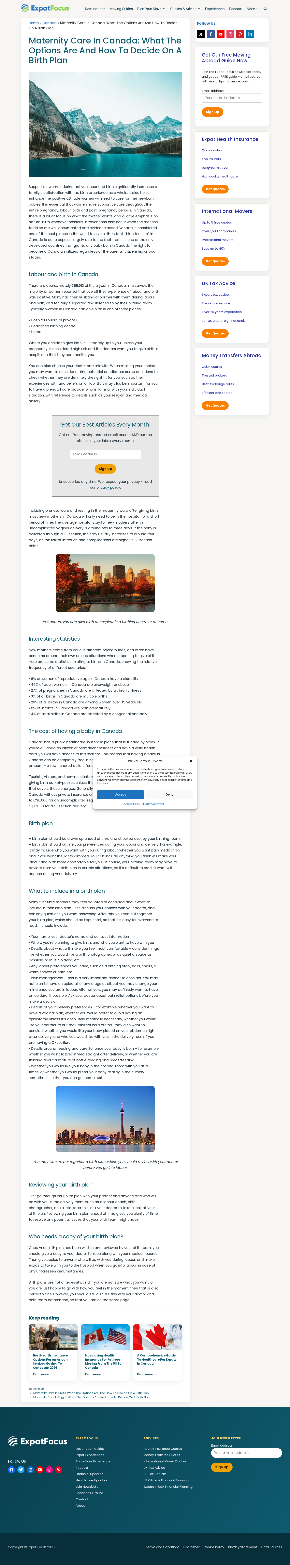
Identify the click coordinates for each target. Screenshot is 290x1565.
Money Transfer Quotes (161, 1455)
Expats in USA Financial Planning (168, 1486)
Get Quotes (215, 189)
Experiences (215, 9)
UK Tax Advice (154, 1467)
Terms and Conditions (162, 1547)
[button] (191, 761)
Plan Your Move (149, 9)
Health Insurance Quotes (162, 1448)
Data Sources (271, 1547)
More (251, 9)
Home (34, 23)
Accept (120, 794)
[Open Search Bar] (265, 9)
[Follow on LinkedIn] (250, 34)
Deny (169, 794)
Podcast (235, 9)
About (80, 1505)
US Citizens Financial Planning (166, 1480)
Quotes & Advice (183, 9)
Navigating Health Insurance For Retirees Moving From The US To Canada (103, 1361)
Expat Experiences (90, 1455)
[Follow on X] (201, 34)
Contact (82, 1499)
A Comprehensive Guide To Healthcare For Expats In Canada (156, 1359)
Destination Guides (90, 1448)
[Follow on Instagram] (230, 34)
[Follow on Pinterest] (240, 34)
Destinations (95, 9)
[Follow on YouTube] (221, 34)
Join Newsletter (88, 1486)
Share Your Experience (93, 1461)
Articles (38, 1389)
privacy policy (108, 487)
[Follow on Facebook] (211, 34)
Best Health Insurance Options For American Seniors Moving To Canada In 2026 (50, 1361)
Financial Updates (89, 1474)
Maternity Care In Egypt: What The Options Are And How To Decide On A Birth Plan (91, 1397)
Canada (49, 23)
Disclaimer (191, 1547)
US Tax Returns (155, 1474)
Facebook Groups (89, 1493)
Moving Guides (121, 9)
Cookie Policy (132, 803)
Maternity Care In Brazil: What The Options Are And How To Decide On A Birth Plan (91, 1393)
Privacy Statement (153, 803)
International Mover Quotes (164, 1461)
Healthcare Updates (91, 1480)
